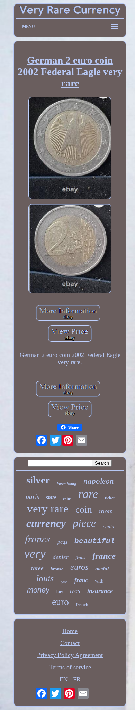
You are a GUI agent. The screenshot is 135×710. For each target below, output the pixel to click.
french (82, 604)
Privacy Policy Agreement (70, 655)
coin (83, 509)
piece (84, 523)
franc (81, 580)
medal (102, 568)
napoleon (98, 481)
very (35, 553)
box (59, 592)
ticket (110, 497)
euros (79, 566)
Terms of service (70, 667)
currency (46, 523)
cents (108, 526)
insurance (100, 590)
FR (77, 679)
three (37, 568)
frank (80, 557)
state (51, 497)
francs (38, 538)
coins (67, 498)
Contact (70, 643)
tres (75, 590)
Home (70, 630)
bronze (57, 568)
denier (61, 557)
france (104, 555)
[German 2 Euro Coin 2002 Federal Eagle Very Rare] (70, 148)
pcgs (62, 542)
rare (88, 493)
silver (38, 479)
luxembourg (66, 484)
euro (60, 601)
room (106, 511)
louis (45, 579)
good (64, 582)
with (99, 581)
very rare (48, 508)
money (38, 590)
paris (32, 496)
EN (64, 679)
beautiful (94, 541)
